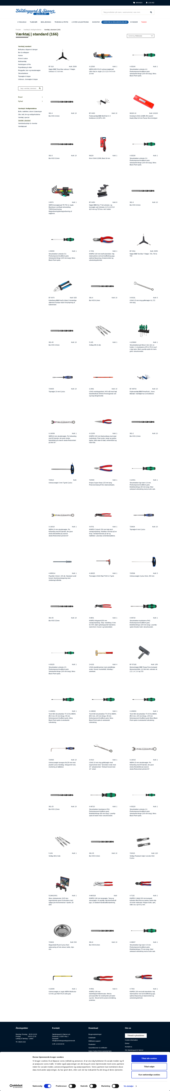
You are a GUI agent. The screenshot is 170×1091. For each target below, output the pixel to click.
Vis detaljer (129, 1086)
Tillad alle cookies (149, 1058)
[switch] (72, 1086)
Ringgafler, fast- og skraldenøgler (29, 70)
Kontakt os (128, 1047)
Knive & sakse (23, 58)
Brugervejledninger (95, 1034)
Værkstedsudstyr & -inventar (27, 123)
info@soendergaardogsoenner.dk (63, 1041)
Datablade (92, 1038)
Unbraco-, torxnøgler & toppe (28, 79)
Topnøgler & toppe (24, 76)
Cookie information (131, 1040)
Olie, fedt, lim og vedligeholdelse (29, 114)
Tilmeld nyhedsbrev (135, 1035)
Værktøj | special (23, 117)
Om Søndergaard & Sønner (134, 1050)
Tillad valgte (149, 1067)
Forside (18, 30)
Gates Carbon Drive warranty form (100, 1051)
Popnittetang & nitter (25, 67)
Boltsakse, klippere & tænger (28, 49)
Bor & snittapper (23, 52)
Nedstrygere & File (24, 64)
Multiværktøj (22, 61)
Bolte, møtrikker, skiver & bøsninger (30, 111)
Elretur (127, 1043)
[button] (150, 3)
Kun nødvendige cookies (149, 1075)
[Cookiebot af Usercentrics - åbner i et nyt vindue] (16, 1086)
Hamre (20, 55)
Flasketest (91, 1044)
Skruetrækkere (23, 73)
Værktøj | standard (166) (52, 30)
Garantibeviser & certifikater (97, 1048)
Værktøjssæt (22, 126)
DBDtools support (94, 1041)
